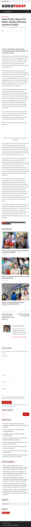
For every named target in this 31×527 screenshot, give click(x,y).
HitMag (16, 525)
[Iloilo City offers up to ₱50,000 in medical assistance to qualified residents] (15, 292)
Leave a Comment (22, 27)
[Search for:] (15, 414)
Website (4, 388)
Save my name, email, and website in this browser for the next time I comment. (13, 397)
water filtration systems (19, 222)
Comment (5, 355)
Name (4, 375)
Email (4, 382)
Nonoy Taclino (15, 27)
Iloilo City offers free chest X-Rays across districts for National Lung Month (15, 251)
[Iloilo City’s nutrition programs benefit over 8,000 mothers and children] (15, 266)
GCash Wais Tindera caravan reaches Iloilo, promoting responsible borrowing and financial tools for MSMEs (15, 425)
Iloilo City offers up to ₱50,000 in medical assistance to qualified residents (13, 303)
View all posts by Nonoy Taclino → (19, 337)
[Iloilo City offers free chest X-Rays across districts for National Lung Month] (15, 240)
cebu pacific (9, 222)
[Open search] (27, 11)
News (7, 16)
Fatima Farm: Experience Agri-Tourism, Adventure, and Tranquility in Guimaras (15, 492)
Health (3, 16)
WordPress (9, 525)
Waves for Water (6, 223)
